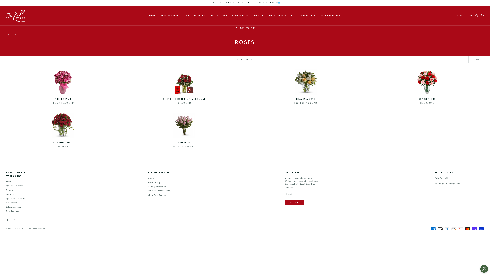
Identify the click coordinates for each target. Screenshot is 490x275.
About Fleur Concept (157, 195)
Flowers (199, 15)
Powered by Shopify (38, 229)
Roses (23, 34)
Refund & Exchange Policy (159, 191)
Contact (152, 178)
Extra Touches (330, 15)
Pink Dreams (63, 99)
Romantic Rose (63, 142)
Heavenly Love (305, 99)
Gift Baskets (276, 15)
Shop (15, 34)
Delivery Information (157, 186)
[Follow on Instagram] (14, 220)
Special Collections (174, 15)
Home (152, 15)
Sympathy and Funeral (247, 15)
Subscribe (294, 202)
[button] (484, 269)
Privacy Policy (154, 182)
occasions (218, 15)
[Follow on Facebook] (7, 220)
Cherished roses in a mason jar (184, 99)
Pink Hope (184, 142)
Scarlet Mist (427, 99)
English (459, 16)
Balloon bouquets (303, 15)
